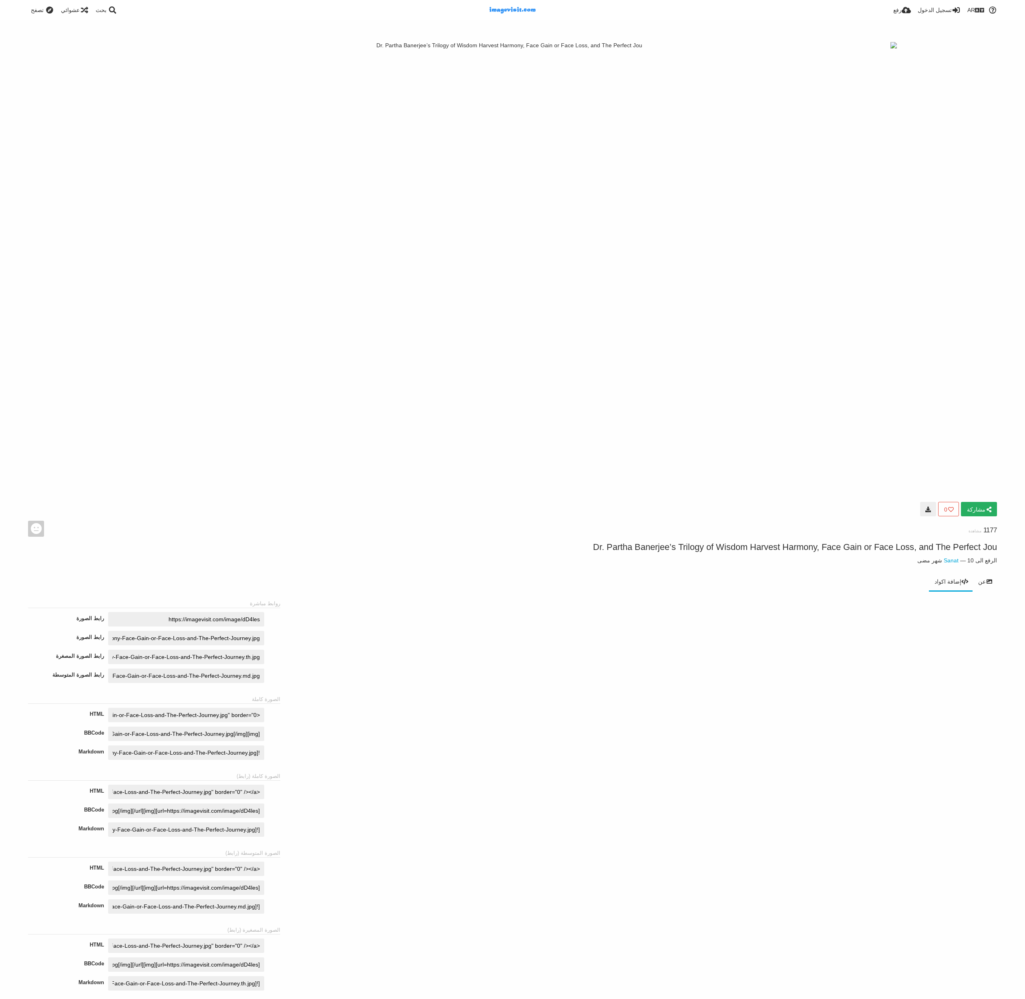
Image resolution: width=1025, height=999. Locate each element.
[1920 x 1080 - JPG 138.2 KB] (928, 509)
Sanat (951, 560)
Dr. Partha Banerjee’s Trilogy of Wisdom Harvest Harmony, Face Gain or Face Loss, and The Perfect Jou (795, 547)
